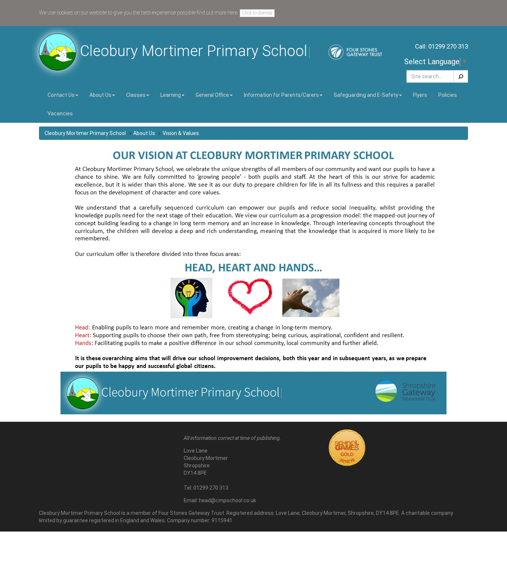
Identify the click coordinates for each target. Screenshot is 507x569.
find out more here (217, 13)
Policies (447, 95)
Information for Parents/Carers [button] (281, 95)
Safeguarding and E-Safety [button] (366, 95)
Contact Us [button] (61, 95)
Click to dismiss (257, 13)
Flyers (420, 95)
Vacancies (60, 113)
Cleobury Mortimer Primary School (85, 133)
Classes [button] (135, 95)
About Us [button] (100, 95)
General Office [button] (212, 95)
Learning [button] (170, 95)
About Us (144, 133)
